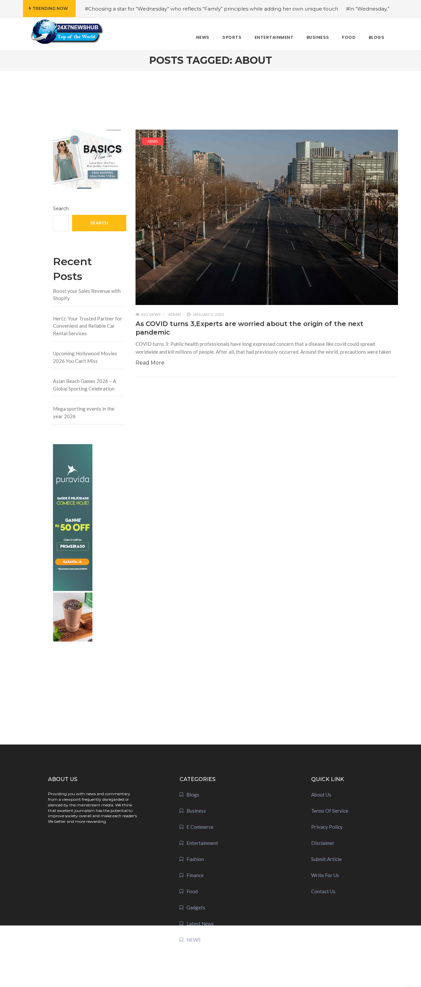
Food (192, 891)
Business (196, 811)
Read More (150, 363)
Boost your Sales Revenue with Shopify (87, 294)
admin (174, 314)
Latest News (200, 923)
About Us (321, 794)
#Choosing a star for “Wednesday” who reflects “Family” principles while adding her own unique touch (211, 9)
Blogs (192, 794)
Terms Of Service (329, 811)
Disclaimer (322, 843)
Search (61, 209)
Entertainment (202, 843)
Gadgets (195, 907)
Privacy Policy (327, 827)
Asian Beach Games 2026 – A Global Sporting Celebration (84, 385)
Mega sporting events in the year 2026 (83, 412)
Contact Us (323, 891)
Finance (195, 875)
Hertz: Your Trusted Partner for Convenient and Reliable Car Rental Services (87, 326)
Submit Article (326, 859)
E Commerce (199, 827)
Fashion (195, 859)
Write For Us (325, 875)
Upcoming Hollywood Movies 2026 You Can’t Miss (85, 357)
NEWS (153, 141)
